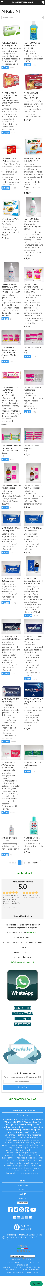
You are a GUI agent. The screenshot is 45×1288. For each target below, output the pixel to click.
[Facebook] (10, 1211)
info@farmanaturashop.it (30, 1269)
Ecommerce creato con (22, 1272)
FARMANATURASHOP (22, 2)
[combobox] (22, 17)
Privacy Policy (23, 1202)
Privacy (22, 1198)
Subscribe (22, 1087)
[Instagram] (21, 1211)
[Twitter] (16, 1211)
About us (22, 1189)
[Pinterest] (27, 1211)
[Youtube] (33, 1211)
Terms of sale (22, 1185)
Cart (21, 1194)
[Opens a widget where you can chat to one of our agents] (36, 1284)
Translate (30, 1259)
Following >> (34, 862)
